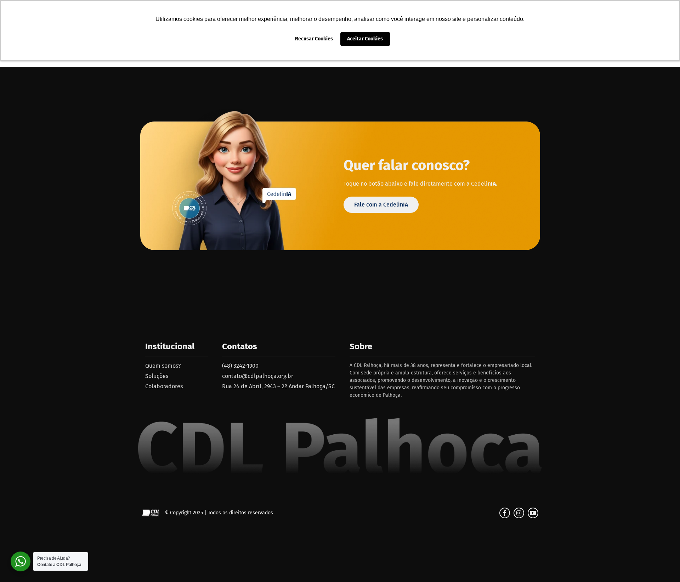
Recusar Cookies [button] (314, 39)
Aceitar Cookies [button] (365, 39)
